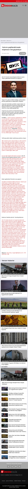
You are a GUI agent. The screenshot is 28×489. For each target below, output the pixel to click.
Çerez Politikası (9, 480)
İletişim (24, 480)
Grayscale (14, 128)
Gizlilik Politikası (17, 480)
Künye (3, 480)
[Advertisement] (14, 23)
